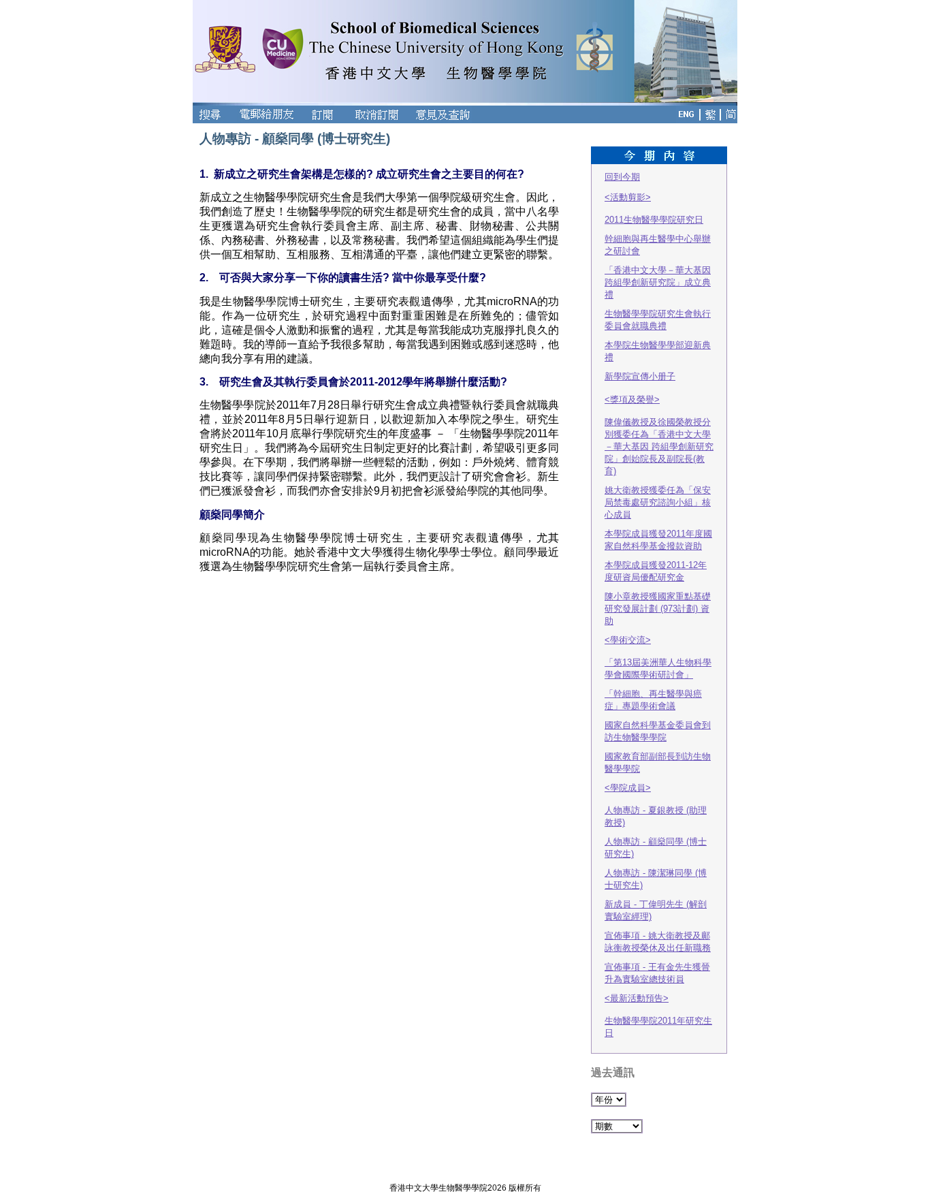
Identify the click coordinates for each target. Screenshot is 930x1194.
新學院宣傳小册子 (640, 376)
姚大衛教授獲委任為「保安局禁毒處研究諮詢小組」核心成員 (658, 502)
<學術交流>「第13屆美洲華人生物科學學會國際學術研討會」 (658, 657)
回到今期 (622, 177)
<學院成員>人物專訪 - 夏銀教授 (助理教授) (656, 805)
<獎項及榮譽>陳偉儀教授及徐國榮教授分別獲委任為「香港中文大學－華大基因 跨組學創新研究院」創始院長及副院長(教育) (659, 435)
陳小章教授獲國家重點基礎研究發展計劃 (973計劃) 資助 (658, 608)
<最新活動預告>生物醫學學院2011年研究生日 (658, 1015)
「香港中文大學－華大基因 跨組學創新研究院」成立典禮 (658, 282)
